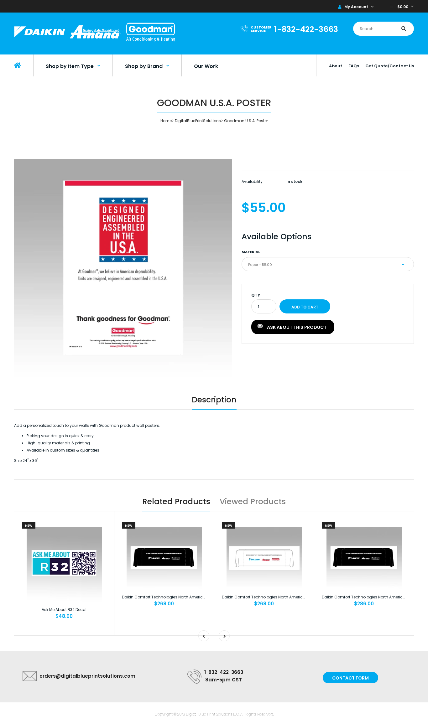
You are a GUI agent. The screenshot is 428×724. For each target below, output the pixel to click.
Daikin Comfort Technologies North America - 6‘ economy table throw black (194, 597)
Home (166, 120)
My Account (356, 6)
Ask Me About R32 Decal (64, 609)
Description (214, 399)
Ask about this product (296, 327)
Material (251, 251)
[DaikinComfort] (94, 42)
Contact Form (350, 678)
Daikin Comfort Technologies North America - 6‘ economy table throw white (294, 597)
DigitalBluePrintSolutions (198, 120)
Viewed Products (253, 501)
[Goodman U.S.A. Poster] (123, 268)
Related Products (176, 501)
